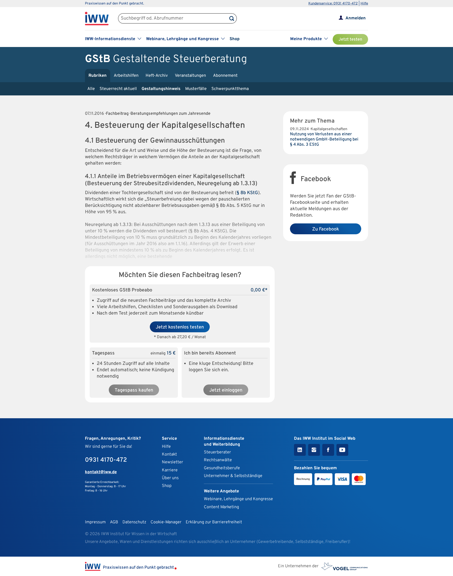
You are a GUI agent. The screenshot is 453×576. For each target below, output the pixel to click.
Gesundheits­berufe (222, 468)
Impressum (95, 522)
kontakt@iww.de (101, 472)
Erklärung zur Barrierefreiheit (214, 522)
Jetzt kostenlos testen (180, 327)
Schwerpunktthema (230, 89)
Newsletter (172, 462)
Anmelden (355, 18)
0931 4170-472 (106, 460)
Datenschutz (134, 522)
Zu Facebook (325, 229)
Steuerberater (217, 452)
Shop (234, 39)
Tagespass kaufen (134, 390)
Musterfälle (196, 89)
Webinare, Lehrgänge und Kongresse (238, 499)
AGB (114, 522)
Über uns (170, 478)
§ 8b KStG (247, 193)
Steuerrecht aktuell (118, 89)
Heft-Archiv (157, 75)
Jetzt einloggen (225, 390)
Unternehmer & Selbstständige (233, 476)
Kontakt (169, 454)
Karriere (170, 470)
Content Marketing (221, 507)
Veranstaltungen (190, 75)
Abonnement (225, 75)
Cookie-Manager (166, 522)
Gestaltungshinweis (161, 89)
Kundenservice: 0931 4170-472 (333, 3)
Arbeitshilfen (126, 75)
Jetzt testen (350, 39)
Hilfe (364, 3)
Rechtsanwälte (218, 460)
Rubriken (97, 75)
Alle (91, 89)
